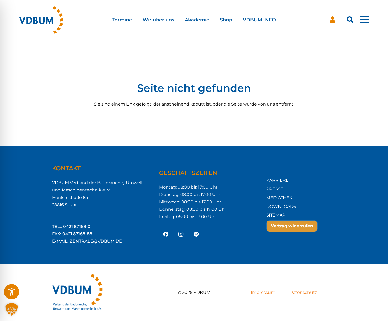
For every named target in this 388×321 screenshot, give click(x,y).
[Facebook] (165, 234)
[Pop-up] (364, 20)
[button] (136, 20)
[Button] (332, 20)
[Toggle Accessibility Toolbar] (11, 292)
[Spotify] (196, 234)
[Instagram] (181, 234)
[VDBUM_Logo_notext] (48, 19)
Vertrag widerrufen (292, 225)
